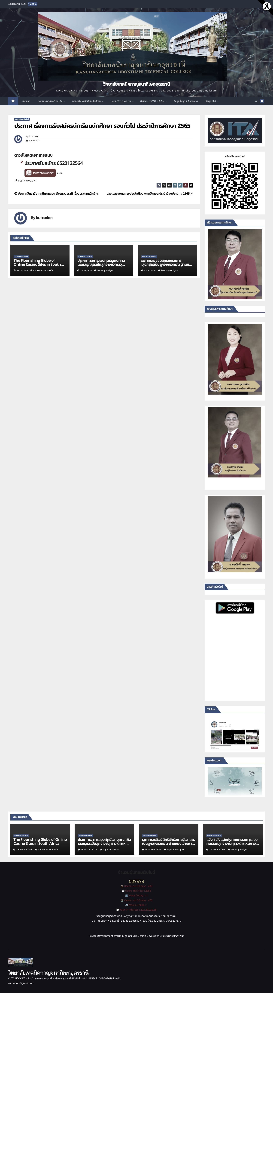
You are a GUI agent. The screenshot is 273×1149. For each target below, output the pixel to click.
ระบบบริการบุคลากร (121, 101)
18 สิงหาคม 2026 (89, 849)
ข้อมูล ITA (211, 101)
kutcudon (34, 136)
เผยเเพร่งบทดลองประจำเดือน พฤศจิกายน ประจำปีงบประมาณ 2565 (148, 193)
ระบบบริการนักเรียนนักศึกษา (87, 101)
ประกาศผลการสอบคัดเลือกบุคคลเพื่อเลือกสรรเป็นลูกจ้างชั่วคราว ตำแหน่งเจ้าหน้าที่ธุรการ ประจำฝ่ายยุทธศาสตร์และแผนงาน (102, 266)
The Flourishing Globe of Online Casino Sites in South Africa (37, 264)
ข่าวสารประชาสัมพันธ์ (22, 119)
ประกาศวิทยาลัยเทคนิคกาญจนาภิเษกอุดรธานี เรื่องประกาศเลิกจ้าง (57, 193)
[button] (256, 101)
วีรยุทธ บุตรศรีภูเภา (105, 270)
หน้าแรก (26, 101)
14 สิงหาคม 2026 (153, 849)
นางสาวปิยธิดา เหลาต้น (43, 270)
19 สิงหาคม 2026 (24, 849)
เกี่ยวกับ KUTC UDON (152, 101)
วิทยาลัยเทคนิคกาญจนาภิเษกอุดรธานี (136, 84)
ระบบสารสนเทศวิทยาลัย (50, 101)
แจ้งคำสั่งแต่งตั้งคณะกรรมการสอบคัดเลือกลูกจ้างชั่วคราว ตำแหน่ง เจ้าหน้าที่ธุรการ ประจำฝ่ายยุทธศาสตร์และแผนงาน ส (232, 845)
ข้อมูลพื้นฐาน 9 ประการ (185, 101)
